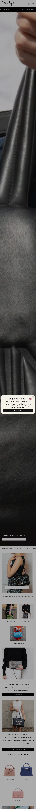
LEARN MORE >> (18, 410)
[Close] (33, 397)
